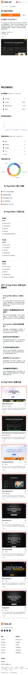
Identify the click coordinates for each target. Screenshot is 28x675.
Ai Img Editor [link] (12, 6)
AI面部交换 (18, 650)
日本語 (17, 667)
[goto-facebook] (4, 631)
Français (21, 668)
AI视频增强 (18, 652)
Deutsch (16, 668)
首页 (2, 6)
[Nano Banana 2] (25, 578)
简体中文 (20, 2)
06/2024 (3, 650)
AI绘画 (6, 6)
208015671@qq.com (6, 664)
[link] (6, 2)
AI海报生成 (18, 647)
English (2, 667)
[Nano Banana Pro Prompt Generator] (25, 433)
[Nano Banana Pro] (25, 403)
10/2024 (3, 639)
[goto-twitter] (2, 631)
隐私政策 (3, 661)
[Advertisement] (14, 69)
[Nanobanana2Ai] (25, 549)
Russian (6, 669)
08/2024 (3, 645)
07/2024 (3, 647)
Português (4, 668)
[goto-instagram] (7, 631)
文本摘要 (18, 642)
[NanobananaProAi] (25, 462)
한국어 (12, 667)
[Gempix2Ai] (25, 607)
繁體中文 (22, 667)
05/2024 (3, 652)
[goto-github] (10, 631)
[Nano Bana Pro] (25, 520)
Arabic (11, 669)
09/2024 (3, 642)
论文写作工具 (19, 639)
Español (10, 668)
